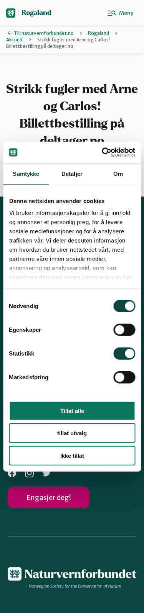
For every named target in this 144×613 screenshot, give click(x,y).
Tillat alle (72, 410)
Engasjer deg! (48, 497)
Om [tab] (118, 173)
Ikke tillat (72, 455)
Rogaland (36, 12)
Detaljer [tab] (72, 173)
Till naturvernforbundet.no (44, 33)
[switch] (124, 329)
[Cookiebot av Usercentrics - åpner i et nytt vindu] (102, 152)
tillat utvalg (72, 433)
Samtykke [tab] (26, 173)
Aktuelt (14, 40)
